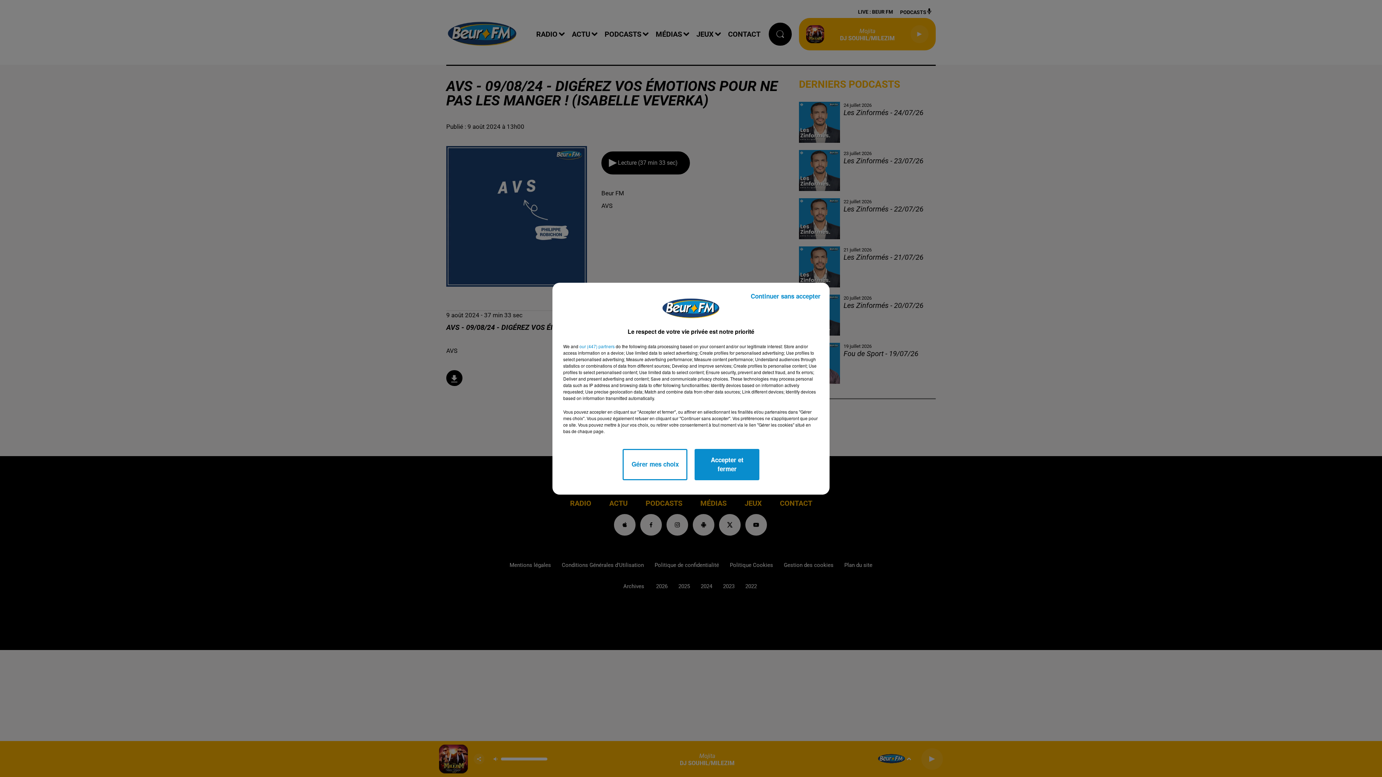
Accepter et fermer (727, 464)
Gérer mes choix (655, 464)
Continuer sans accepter (786, 296)
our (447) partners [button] (597, 346)
